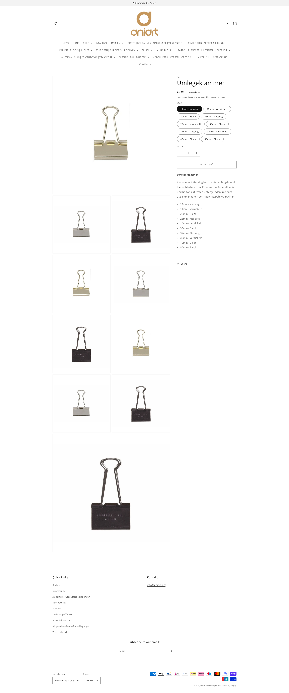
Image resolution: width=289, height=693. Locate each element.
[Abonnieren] (171, 651)
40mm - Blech (188, 139)
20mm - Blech (188, 116)
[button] (56, 23)
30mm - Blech (217, 123)
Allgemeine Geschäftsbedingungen (71, 596)
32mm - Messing (189, 131)
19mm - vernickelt (217, 108)
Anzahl (180, 146)
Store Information (62, 620)
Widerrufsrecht (61, 632)
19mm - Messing (189, 108)
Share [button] (184, 263)
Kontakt (57, 608)
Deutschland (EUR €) (65, 680)
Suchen (57, 585)
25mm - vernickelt (190, 123)
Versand (192, 97)
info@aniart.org (156, 585)
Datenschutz (59, 602)
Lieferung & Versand (63, 614)
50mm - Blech (212, 139)
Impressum (59, 590)
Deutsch (90, 680)
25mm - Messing (214, 116)
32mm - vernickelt (217, 131)
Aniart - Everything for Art (210, 685)
